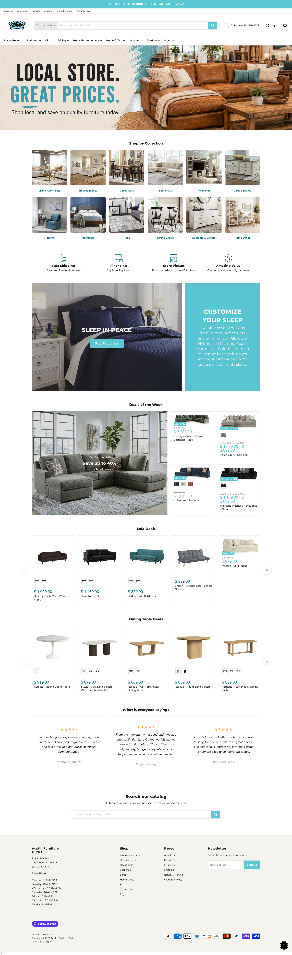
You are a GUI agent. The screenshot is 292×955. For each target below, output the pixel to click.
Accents (134, 40)
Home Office (114, 40)
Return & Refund (64, 11)
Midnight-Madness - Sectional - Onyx (238, 507)
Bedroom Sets (128, 860)
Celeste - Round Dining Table (52, 687)
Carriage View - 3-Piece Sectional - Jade (188, 438)
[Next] (267, 571)
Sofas (123, 874)
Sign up (252, 865)
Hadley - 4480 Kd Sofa (142, 596)
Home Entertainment (86, 40)
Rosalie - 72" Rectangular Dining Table (143, 688)
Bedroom (33, 40)
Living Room (12, 40)
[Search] (212, 25)
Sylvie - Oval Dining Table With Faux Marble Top (97, 688)
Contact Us (22, 11)
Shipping (48, 11)
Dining (62, 40)
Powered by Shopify (42, 941)
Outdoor (152, 40)
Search (35, 934)
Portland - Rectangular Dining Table (240, 688)
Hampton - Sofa (90, 596)
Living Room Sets (130, 855)
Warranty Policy (83, 11)
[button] (272, 25)
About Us (8, 11)
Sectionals (125, 870)
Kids (48, 40)
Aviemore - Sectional (187, 500)
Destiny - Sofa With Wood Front (50, 598)
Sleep (168, 40)
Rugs (123, 894)
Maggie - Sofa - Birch (235, 566)
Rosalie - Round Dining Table (193, 687)
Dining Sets (126, 865)
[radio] (223, 435)
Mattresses (126, 889)
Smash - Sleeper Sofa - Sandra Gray (193, 587)
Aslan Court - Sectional (234, 455)
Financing (35, 11)
